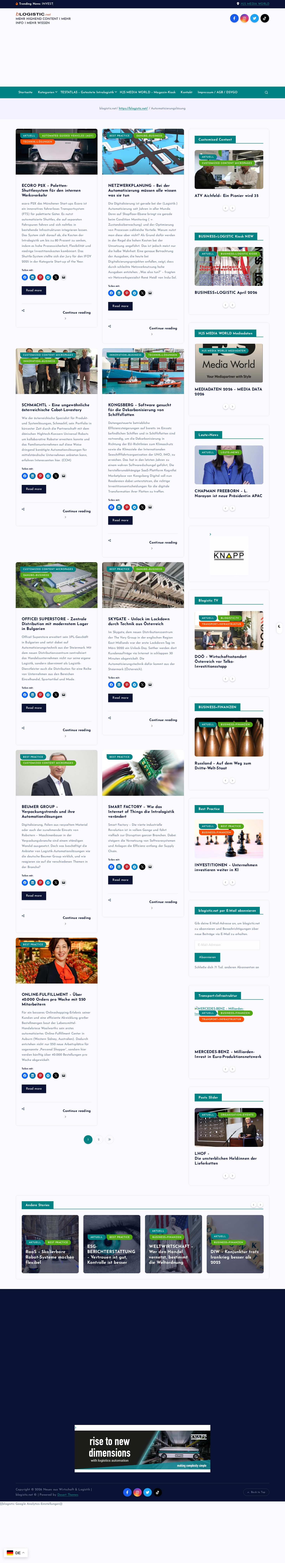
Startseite (25, 92)
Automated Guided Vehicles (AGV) (67, 136)
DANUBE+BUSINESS (149, 136)
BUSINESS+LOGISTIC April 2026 (226, 293)
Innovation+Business (39, 361)
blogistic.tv (230, 618)
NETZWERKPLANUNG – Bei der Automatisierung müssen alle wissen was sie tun (142, 190)
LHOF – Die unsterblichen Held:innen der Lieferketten (226, 1159)
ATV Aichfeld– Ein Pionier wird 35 (226, 196)
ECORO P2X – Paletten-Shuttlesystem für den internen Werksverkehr (51, 190)
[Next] (232, 208)
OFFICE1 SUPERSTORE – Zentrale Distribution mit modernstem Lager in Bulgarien (55, 624)
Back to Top (258, 1492)
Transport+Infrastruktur (221, 624)
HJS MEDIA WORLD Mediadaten (224, 351)
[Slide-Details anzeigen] (229, 554)
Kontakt (186, 92)
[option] (229, 175)
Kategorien (46, 92)
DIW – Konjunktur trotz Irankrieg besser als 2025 (173, 1257)
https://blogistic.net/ (133, 108)
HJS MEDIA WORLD (255, 4)
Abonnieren (207, 957)
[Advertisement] (142, 57)
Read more (34, 290)
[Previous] (226, 208)
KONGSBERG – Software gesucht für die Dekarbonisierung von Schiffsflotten (139, 410)
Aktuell (29, 136)
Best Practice (120, 136)
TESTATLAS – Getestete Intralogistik (87, 92)
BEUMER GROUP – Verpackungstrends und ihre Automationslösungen (48, 812)
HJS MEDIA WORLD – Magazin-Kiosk (147, 92)
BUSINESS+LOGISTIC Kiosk (239, 254)
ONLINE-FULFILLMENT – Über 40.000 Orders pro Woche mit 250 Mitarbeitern (54, 999)
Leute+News (230, 452)
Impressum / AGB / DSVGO (218, 92)
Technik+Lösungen (37, 142)
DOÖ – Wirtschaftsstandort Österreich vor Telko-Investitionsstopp (221, 662)
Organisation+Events (237, 1115)
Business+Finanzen (235, 725)
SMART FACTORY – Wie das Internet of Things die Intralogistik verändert (141, 812)
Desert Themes (67, 1494)
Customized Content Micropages (48, 355)
